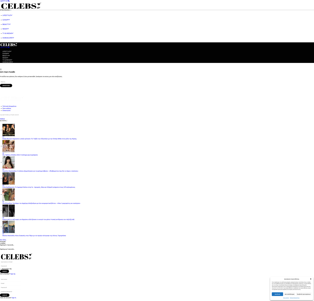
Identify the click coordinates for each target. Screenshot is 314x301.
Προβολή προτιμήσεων (304, 294)
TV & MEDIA (6, 60)
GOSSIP (5, 53)
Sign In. (14, 297)
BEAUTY (5, 55)
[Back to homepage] (33, 256)
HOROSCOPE (6, 62)
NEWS (4, 58)
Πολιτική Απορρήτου (294, 297)
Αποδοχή (277, 294)
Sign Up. (13, 274)
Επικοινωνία (6, 110)
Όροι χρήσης (286, 297)
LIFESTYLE (6, 51)
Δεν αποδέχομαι (289, 294)
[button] (311, 279)
